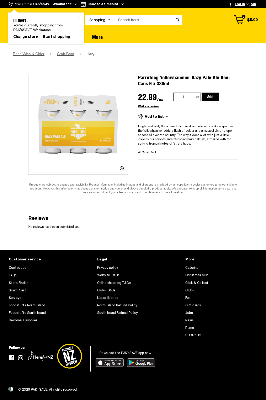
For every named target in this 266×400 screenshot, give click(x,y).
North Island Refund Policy (117, 305)
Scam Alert (17, 290)
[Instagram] (20, 357)
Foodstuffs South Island (27, 313)
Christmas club (196, 275)
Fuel (188, 298)
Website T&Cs (108, 275)
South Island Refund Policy (117, 313)
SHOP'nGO (193, 335)
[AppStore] (110, 362)
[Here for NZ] (40, 356)
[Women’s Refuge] (10, 388)
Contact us (17, 267)
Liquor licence (107, 298)
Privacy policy (107, 267)
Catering (191, 267)
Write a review (148, 106)
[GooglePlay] (141, 362)
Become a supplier (23, 320)
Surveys (15, 298)
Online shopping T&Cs (114, 283)
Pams (189, 327)
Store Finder (18, 283)
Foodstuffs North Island (27, 305)
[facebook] (11, 357)
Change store (25, 36)
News (189, 320)
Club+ (189, 290)
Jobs (189, 313)
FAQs (13, 275)
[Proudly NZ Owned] (69, 356)
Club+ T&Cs (106, 290)
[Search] (177, 20)
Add (210, 96)
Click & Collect (196, 283)
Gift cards (193, 305)
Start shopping (56, 36)
